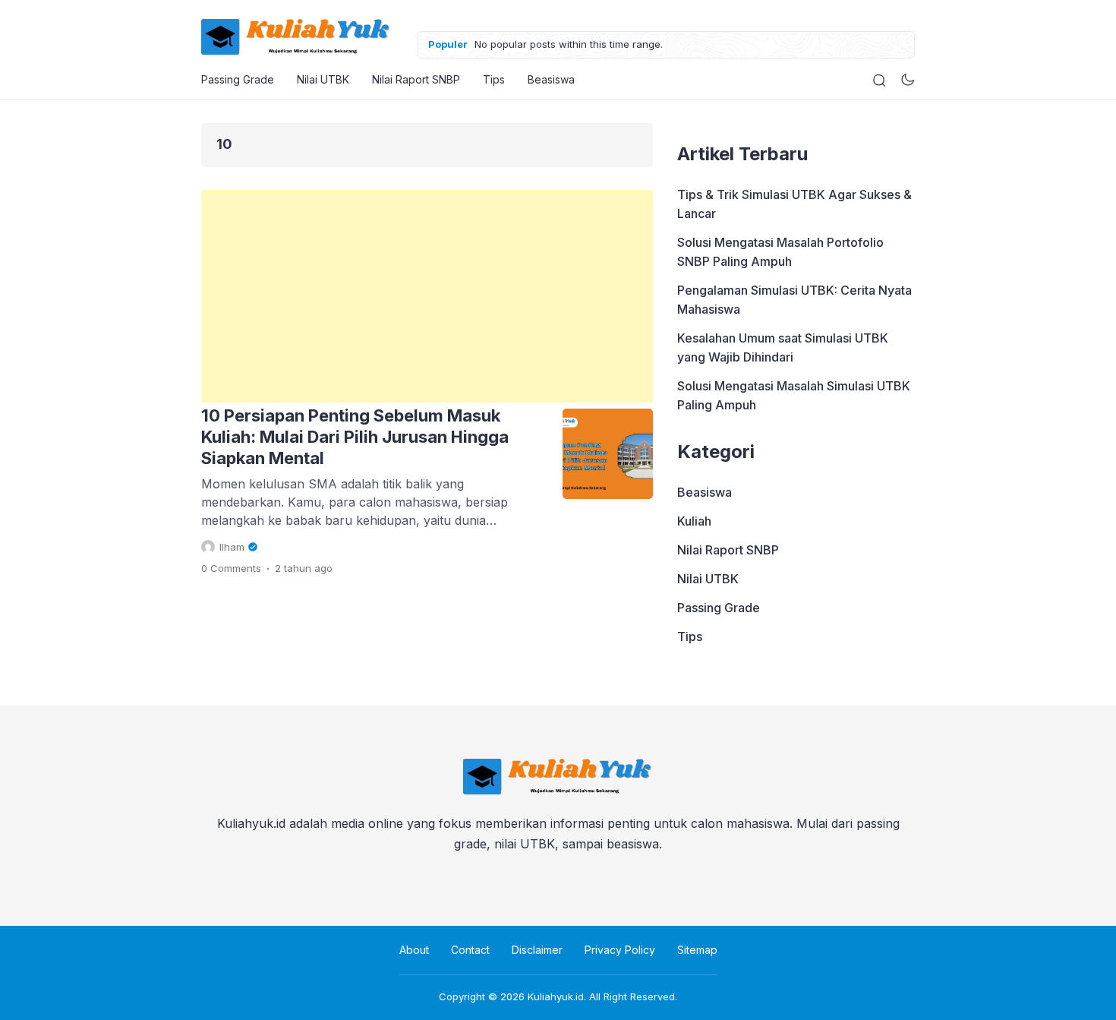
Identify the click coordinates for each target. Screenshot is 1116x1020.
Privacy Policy (620, 949)
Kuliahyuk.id (556, 996)
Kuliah (694, 521)
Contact (470, 949)
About (414, 949)
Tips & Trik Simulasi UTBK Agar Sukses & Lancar (794, 204)
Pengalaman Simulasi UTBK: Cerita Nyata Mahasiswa (794, 300)
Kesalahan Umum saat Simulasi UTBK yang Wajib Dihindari (782, 347)
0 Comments (231, 568)
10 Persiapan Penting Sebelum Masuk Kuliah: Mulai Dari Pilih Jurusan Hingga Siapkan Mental (355, 437)
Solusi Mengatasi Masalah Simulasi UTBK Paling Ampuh (793, 395)
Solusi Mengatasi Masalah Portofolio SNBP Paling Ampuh (780, 252)
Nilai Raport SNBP (416, 79)
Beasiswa (551, 79)
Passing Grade (237, 79)
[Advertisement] (427, 296)
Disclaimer (537, 949)
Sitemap (697, 949)
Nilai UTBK (323, 79)
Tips (494, 79)
